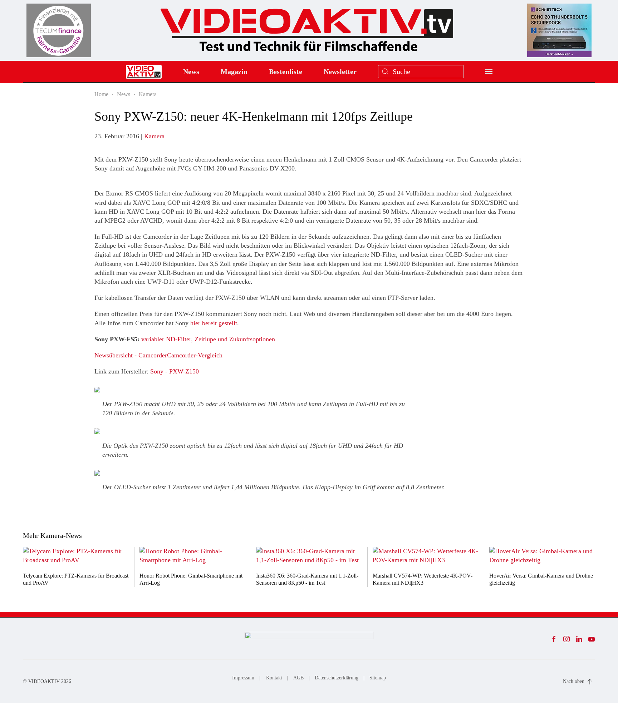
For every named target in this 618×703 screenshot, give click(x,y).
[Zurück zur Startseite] (307, 27)
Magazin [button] (234, 71)
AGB (298, 677)
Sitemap (377, 677)
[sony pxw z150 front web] (97, 389)
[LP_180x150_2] (559, 30)
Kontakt (274, 677)
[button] (488, 71)
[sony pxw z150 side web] (97, 431)
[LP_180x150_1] (58, 30)
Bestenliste (285, 71)
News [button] (191, 71)
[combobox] (421, 71)
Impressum (243, 677)
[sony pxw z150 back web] (97, 473)
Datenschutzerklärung (336, 677)
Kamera (154, 136)
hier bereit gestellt (213, 323)
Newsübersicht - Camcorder (130, 355)
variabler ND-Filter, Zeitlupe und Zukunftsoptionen (208, 339)
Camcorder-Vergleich (194, 355)
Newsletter (340, 71)
